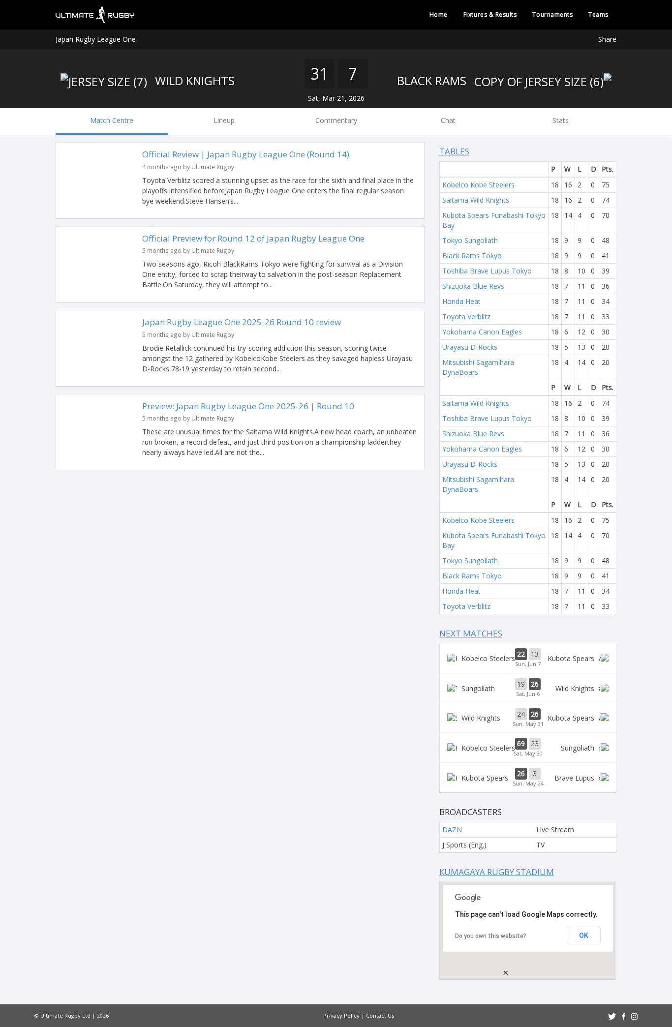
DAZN (452, 829)
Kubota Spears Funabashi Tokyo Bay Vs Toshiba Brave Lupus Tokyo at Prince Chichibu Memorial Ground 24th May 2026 (528, 777)
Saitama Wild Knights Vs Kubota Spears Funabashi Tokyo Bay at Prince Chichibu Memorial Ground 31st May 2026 (528, 718)
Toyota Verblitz (466, 316)
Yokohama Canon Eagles (482, 331)
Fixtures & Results (490, 14)
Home (438, 14)
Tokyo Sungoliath (470, 240)
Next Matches (470, 633)
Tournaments (552, 14)
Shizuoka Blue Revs (473, 286)
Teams (598, 14)
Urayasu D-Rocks (469, 347)
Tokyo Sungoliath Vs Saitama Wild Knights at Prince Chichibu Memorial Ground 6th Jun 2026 (528, 688)
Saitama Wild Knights (475, 200)
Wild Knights (193, 80)
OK (583, 935)
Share (607, 39)
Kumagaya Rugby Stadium (496, 871)
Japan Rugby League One (96, 39)
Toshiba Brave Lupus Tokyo (487, 270)
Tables (454, 151)
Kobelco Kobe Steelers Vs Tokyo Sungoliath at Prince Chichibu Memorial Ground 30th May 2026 (528, 747)
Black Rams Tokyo (472, 255)
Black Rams (433, 80)
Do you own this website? (490, 936)
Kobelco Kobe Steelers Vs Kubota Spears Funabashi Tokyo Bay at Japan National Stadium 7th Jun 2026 (528, 658)
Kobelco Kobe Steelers (478, 184)
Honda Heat (461, 301)
